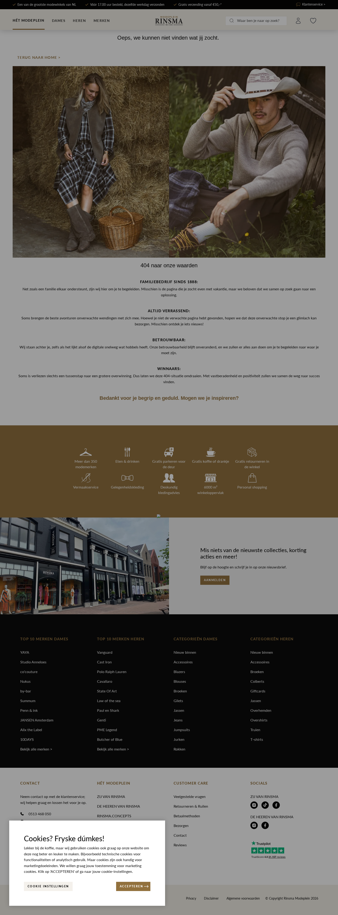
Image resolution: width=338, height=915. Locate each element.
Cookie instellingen (48, 886)
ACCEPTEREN (131, 886)
